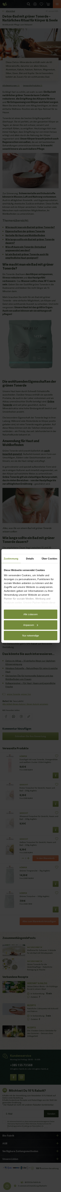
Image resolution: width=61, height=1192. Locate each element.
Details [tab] (30, 558)
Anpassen (28, 624)
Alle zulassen (30, 614)
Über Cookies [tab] (49, 558)
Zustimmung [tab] (11, 558)
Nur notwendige (30, 635)
